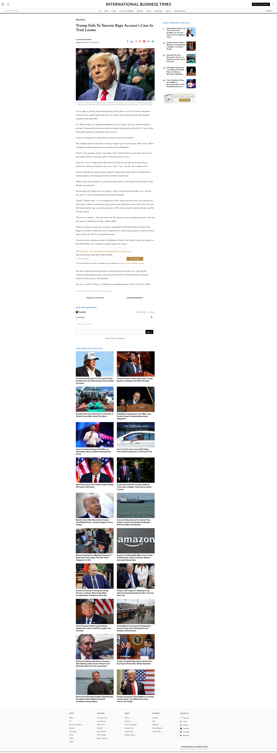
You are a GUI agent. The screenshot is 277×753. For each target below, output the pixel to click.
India (153, 721)
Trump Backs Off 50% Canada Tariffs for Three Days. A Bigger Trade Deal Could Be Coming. (134, 487)
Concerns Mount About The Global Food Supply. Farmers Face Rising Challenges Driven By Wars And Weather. (133, 522)
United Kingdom (157, 728)
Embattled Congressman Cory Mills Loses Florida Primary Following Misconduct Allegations (134, 416)
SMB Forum (101, 724)
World (106, 11)
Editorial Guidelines (135, 298)
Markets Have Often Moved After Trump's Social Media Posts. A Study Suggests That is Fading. (94, 522)
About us (127, 718)
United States (156, 731)
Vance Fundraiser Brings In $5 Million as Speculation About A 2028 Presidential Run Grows (93, 451)
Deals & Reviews (180, 11)
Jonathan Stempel (84, 39)
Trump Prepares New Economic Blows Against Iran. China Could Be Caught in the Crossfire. (93, 628)
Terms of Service (126, 263)
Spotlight (99, 728)
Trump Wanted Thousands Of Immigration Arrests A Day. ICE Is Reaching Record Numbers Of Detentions (134, 628)
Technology (158, 11)
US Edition (269, 11)
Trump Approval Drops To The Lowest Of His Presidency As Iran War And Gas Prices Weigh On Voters (95, 381)
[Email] (148, 41)
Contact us (128, 721)
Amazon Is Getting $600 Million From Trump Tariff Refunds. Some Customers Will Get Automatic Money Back (134, 557)
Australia (155, 718)
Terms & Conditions (131, 724)
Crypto (148, 11)
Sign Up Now (184, 100)
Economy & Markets (127, 11)
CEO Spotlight (101, 735)
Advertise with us (130, 735)
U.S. (99, 11)
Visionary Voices (102, 718)
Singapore (155, 724)
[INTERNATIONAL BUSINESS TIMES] (138, 4)
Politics (113, 11)
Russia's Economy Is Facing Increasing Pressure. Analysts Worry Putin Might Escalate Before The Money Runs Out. (92, 593)
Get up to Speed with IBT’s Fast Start (183, 95)
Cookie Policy (129, 731)
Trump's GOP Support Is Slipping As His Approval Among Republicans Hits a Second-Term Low (135, 593)
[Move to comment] (153, 41)
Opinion (168, 11)
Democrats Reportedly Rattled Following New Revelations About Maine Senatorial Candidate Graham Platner (94, 699)
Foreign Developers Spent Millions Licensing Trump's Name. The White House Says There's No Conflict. (135, 699)
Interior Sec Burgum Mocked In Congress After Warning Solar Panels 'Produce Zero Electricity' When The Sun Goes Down (93, 663)
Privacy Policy (139, 263)
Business (140, 11)
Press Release (101, 731)
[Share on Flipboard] (140, 41)
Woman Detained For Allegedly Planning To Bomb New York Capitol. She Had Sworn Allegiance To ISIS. (93, 557)
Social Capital (101, 721)
